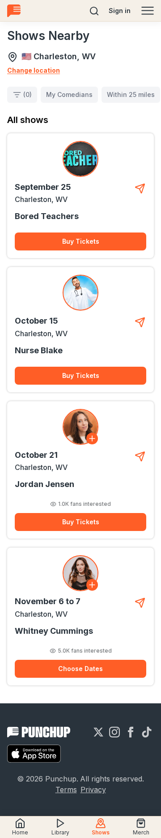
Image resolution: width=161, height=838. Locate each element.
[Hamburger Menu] (147, 11)
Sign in (120, 10)
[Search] (94, 11)
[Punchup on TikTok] (147, 732)
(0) (27, 94)
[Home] (14, 10)
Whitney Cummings (54, 631)
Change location (33, 70)
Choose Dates (80, 668)
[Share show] (140, 188)
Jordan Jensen (44, 484)
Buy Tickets (80, 241)
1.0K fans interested (84, 503)
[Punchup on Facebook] (130, 732)
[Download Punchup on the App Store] (34, 754)
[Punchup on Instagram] (114, 732)
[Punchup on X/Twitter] (98, 732)
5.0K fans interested (85, 650)
